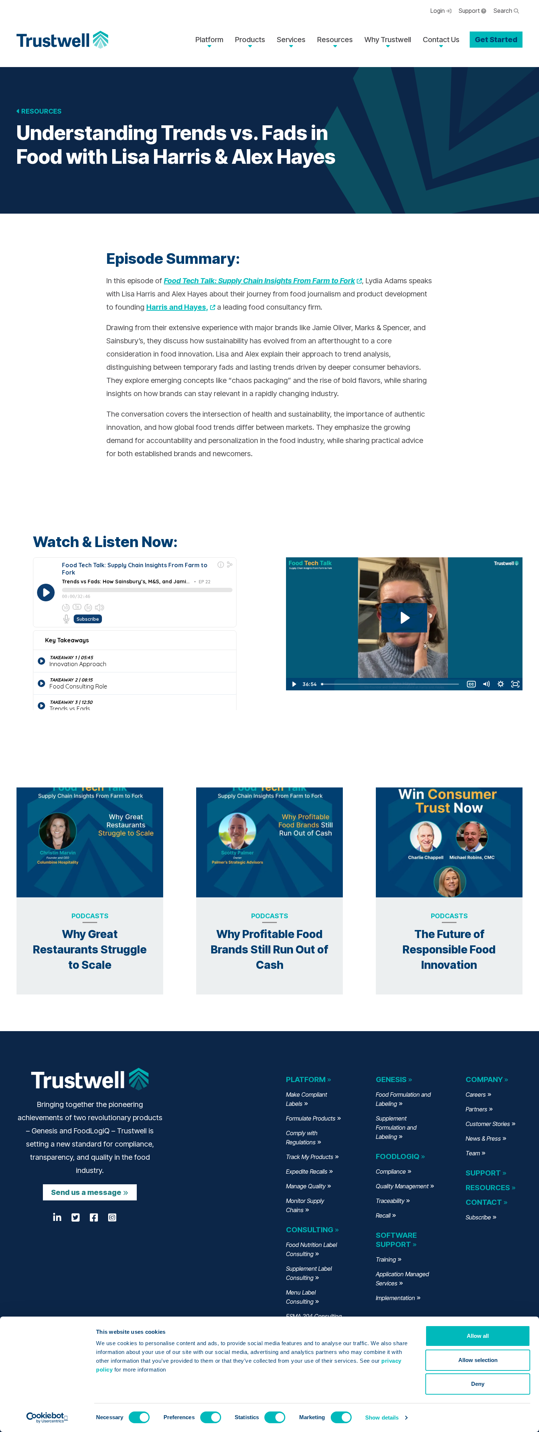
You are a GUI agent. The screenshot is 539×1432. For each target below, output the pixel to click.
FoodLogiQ (397, 1156)
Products (250, 39)
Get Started (496, 39)
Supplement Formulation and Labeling (396, 1127)
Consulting (309, 1229)
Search (504, 10)
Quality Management (402, 1186)
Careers (476, 1094)
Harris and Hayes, (180, 307)
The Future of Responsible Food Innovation (449, 949)
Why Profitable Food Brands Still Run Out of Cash (269, 949)
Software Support (396, 1240)
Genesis (391, 1079)
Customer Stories (488, 1123)
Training (386, 1259)
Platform (209, 39)
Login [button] (438, 10)
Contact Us (441, 39)
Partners (476, 1109)
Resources (335, 39)
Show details (382, 1417)
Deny (477, 1384)
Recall (383, 1215)
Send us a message (86, 1192)
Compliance (391, 1171)
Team (473, 1153)
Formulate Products (311, 1118)
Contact (484, 1202)
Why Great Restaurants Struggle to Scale (90, 949)
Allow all (478, 1336)
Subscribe (478, 1217)
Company (484, 1079)
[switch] (210, 1417)
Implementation (395, 1298)
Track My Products (309, 1156)
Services (291, 39)
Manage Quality (306, 1186)
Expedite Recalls (306, 1171)
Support (470, 10)
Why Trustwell (387, 39)
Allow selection (478, 1360)
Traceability (390, 1200)
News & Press (483, 1138)
